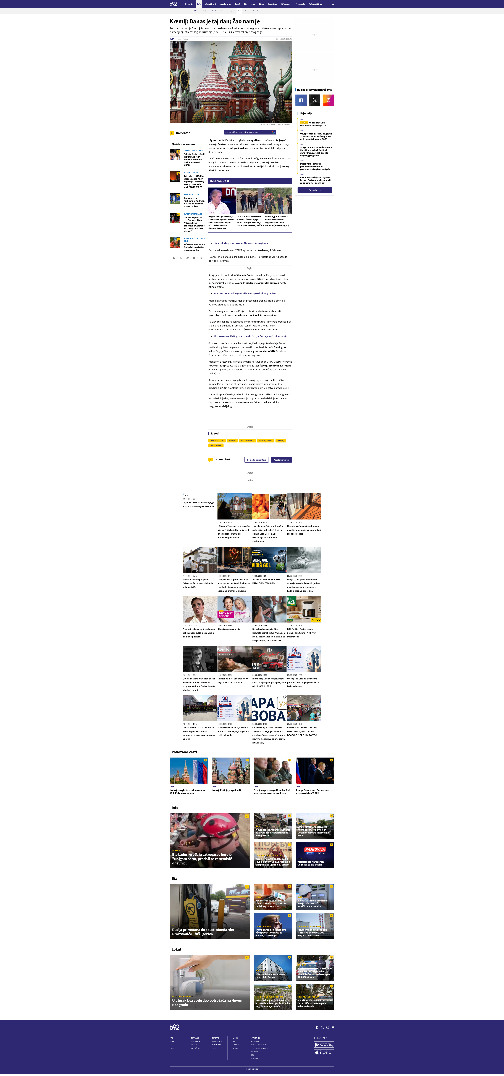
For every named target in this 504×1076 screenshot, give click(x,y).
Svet (172, 39)
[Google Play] (324, 1044)
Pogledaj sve (315, 190)
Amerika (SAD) (217, 440)
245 (178, 195)
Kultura (194, 1045)
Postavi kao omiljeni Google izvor (242, 132)
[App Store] (324, 1052)
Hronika (302, 965)
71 (178, 173)
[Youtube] (333, 1027)
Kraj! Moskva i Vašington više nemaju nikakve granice (245, 293)
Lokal (214, 1048)
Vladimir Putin (247, 440)
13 (331, 986)
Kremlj (281, 440)
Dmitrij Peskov (266, 440)
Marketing (255, 1038)
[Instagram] (328, 100)
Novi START (216, 445)
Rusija (232, 440)
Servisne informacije (183, 996)
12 (331, 760)
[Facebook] (301, 100)
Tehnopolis (217, 1041)
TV (234, 1041)
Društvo (260, 970)
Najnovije (189, 4)
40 (178, 151)
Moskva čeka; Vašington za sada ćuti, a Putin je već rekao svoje (250, 336)
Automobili (217, 1045)
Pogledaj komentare (256, 459)
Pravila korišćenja (259, 1045)
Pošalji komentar (281, 459)
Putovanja (195, 1041)
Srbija (259, 897)
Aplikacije (255, 1052)
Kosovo (302, 823)
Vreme (235, 1048)
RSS (252, 1055)
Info (171, 1038)
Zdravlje (195, 1038)
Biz (171, 1045)
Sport (172, 1041)
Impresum (255, 1041)
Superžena (195, 1048)
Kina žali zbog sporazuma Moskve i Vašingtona (241, 243)
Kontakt (254, 1058)
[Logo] (173, 4)
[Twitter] (314, 100)
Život (172, 1048)
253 (178, 214)
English (236, 1045)
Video (235, 1038)
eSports (215, 1038)
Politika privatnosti (260, 1048)
